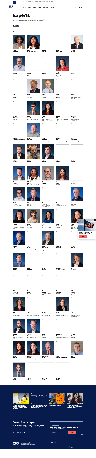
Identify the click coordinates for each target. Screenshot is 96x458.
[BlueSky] (24, 432)
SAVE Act (36, 1)
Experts (29, 7)
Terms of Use (69, 442)
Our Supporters (70, 446)
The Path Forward (27, 1)
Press (39, 7)
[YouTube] (18, 432)
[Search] (76, 8)
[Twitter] (14, 432)
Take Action (45, 7)
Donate (80, 7)
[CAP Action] (16, 443)
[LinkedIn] (22, 432)
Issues (24, 7)
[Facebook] (16, 432)
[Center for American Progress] (15, 4)
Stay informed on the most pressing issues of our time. (64, 427)
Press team (41, 20)
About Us (52, 7)
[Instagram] (20, 432)
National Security (42, 1)
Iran (32, 1)
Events (34, 7)
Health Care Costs (49, 1)
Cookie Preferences (70, 447)
